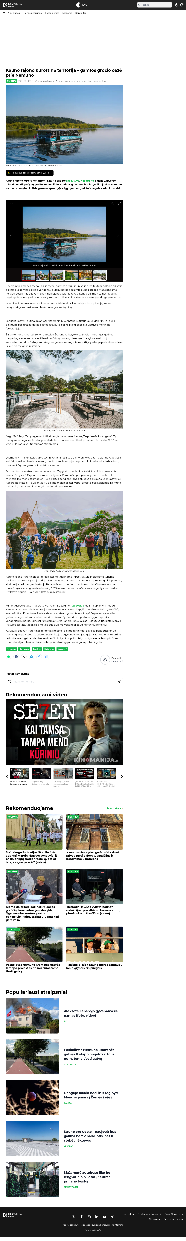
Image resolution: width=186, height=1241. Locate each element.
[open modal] (182, 5)
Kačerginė (87, 180)
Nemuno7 (62, 649)
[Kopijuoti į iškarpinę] (39, 656)
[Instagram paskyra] (89, 1216)
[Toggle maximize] (119, 203)
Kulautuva (72, 180)
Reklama (67, 13)
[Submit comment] (119, 681)
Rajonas (12, 81)
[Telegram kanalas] (112, 1216)
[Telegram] (31, 656)
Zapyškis (78, 605)
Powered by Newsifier (93, 1230)
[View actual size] (112, 203)
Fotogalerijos (52, 13)
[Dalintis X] (24, 656)
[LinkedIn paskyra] (96, 1216)
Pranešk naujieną (32, 13)
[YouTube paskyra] (104, 1216)
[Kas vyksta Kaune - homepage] (14, 5)
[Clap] (105, 659)
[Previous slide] (11, 235)
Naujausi (156, 1214)
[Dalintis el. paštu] (46, 656)
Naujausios (14, 13)
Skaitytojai (71, 1187)
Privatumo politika (174, 1219)
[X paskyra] (74, 1216)
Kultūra (13, 817)
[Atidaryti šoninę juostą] (4, 13)
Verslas (73, 929)
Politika (73, 817)
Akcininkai (154, 1219)
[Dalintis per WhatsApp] (8, 656)
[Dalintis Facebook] (16, 656)
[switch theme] (177, 5)
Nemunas (11, 649)
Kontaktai (80, 13)
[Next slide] (117, 235)
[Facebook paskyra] (81, 1216)
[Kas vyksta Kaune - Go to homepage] (14, 1215)
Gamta (68, 1103)
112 (65, 1021)
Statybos (14, 929)
